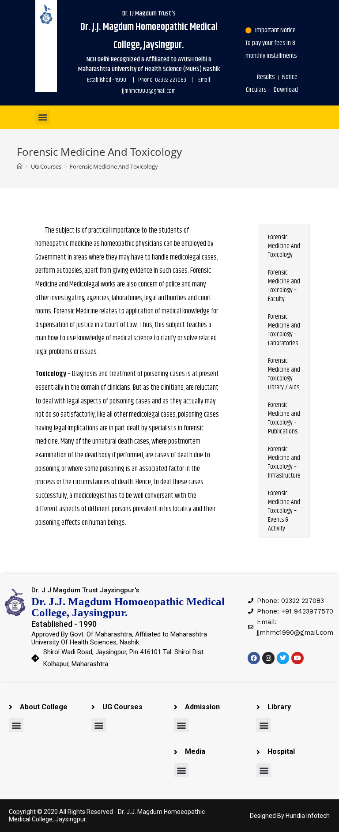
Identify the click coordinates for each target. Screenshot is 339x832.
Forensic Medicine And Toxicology (284, 246)
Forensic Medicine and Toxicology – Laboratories (284, 330)
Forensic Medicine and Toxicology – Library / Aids (284, 374)
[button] (42, 117)
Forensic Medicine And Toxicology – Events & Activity (284, 511)
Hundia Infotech (308, 815)
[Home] (20, 166)
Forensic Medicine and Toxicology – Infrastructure (284, 462)
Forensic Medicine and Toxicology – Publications (284, 418)
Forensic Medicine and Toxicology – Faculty (284, 285)
